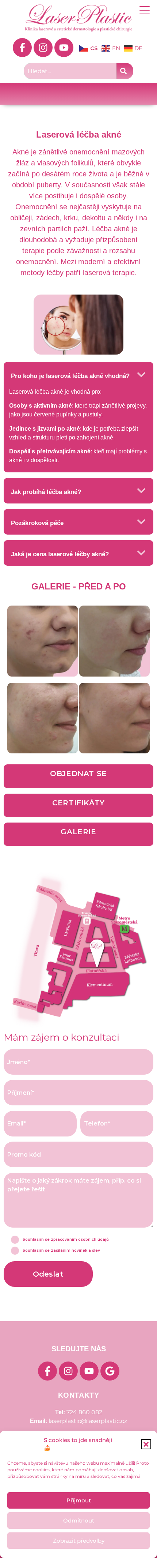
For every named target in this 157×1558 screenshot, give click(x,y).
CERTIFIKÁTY (78, 802)
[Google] (109, 1371)
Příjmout (78, 1500)
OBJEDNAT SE (78, 773)
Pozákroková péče (37, 523)
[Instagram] (43, 47)
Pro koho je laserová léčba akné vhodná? (70, 375)
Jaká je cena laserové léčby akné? (60, 554)
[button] (146, 1444)
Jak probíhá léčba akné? (46, 491)
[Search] (124, 71)
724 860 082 (84, 1412)
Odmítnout (78, 1520)
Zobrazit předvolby (78, 1540)
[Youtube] (63, 47)
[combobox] (70, 71)
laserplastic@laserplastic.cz (88, 1420)
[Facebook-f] (22, 47)
